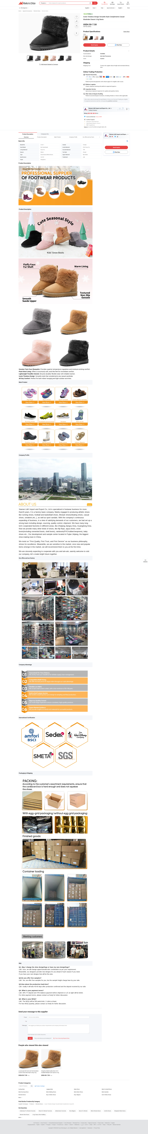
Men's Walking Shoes (51, 1092)
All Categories (24, 8)
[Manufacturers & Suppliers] (26, 3)
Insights (113, 1122)
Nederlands (77, 1124)
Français (54, 1124)
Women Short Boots (24, 1114)
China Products (44, 1122)
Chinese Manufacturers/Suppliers (56, 1122)
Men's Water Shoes (78, 1092)
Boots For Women (83, 1111)
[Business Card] (127, 141)
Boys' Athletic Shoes (51, 1094)
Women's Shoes (37, 11)
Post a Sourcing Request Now (61, 1038)
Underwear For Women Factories (27, 1111)
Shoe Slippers (72, 1111)
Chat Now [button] (119, 45)
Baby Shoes (77, 1089)
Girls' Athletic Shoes (106, 1094)
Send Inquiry (94, 45)
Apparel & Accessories (27, 11)
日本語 (90, 1124)
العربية (82, 1124)
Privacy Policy (97, 1128)
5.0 (110, 136)
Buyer (94, 8)
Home (19, 11)
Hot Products (36, 1122)
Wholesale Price (76, 1122)
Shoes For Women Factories (45, 1111)
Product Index (101, 1122)
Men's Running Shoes (23, 1092)
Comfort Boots (107, 1111)
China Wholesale (67, 1122)
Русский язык (60, 1124)
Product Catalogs (40, 1086)
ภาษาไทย (99, 1124)
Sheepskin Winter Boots (120, 1111)
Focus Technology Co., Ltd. (64, 1128)
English (38, 1124)
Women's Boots (45, 11)
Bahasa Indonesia (116, 1124)
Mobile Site (107, 1122)
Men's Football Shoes (107, 1089)
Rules (128, 8)
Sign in (128, 4)
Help (102, 8)
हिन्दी (95, 1124)
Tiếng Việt (109, 1124)
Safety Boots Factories (60, 1111)
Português (48, 1124)
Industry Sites (84, 1122)
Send (30, 1038)
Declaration (90, 1128)
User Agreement (82, 1128)
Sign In (85, 127)
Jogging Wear (49, 1089)
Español (43, 1124)
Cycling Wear (21, 1089)
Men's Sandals (105, 1092)
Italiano (66, 1124)
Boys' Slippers (77, 1094)
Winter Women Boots (96, 1111)
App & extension (111, 8)
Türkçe (104, 1124)
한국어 (86, 1124)
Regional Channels (92, 1122)
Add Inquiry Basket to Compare (49, 64)
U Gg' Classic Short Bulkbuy (39, 1114)
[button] (97, 137)
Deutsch (71, 1124)
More (19, 1097)
